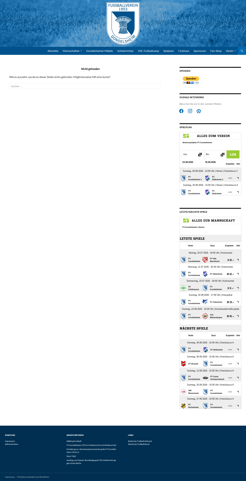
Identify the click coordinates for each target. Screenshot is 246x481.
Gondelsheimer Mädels (99, 50)
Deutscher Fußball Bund (138, 444)
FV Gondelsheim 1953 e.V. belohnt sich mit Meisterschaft (91, 445)
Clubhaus (183, 50)
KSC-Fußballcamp (148, 50)
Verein (229, 50)
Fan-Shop (216, 50)
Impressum (10, 441)
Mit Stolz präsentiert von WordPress (33, 477)
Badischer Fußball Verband (140, 441)
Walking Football (74, 441)
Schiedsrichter (125, 50)
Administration (11, 444)
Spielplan (168, 50)
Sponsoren (200, 50)
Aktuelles (53, 50)
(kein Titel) (71, 456)
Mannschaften (71, 50)
